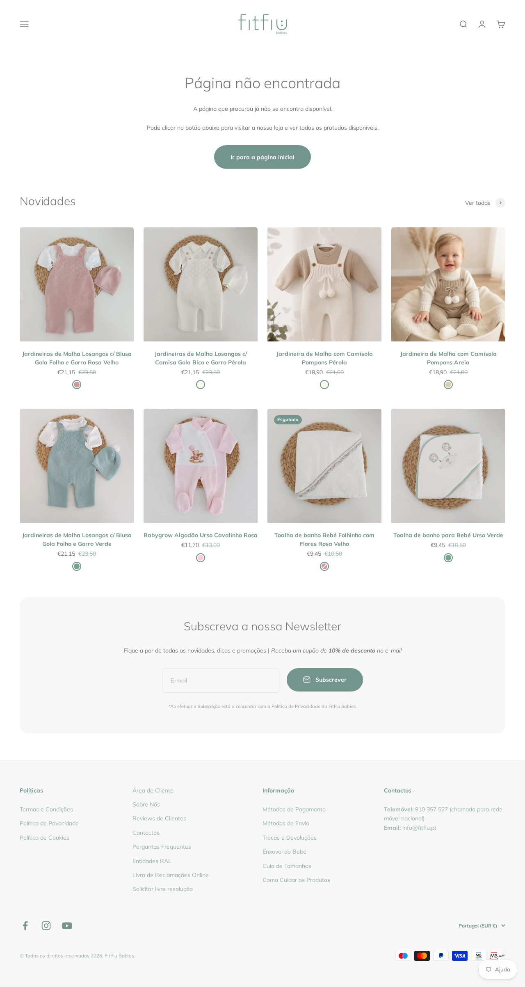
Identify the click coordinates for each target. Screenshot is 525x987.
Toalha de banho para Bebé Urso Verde (448, 535)
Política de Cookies (44, 837)
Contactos (146, 832)
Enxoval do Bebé (284, 851)
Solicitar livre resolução (162, 889)
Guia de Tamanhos (286, 866)
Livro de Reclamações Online (170, 875)
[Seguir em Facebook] (25, 925)
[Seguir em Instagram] (46, 925)
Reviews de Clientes (159, 818)
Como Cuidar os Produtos (296, 880)
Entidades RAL (151, 861)
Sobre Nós (146, 804)
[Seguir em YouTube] (67, 925)
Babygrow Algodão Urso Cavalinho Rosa (201, 535)
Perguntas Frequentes (161, 846)
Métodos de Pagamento (294, 809)
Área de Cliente (152, 790)
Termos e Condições (46, 809)
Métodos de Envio (285, 823)
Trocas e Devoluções (289, 837)
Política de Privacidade (49, 823)
